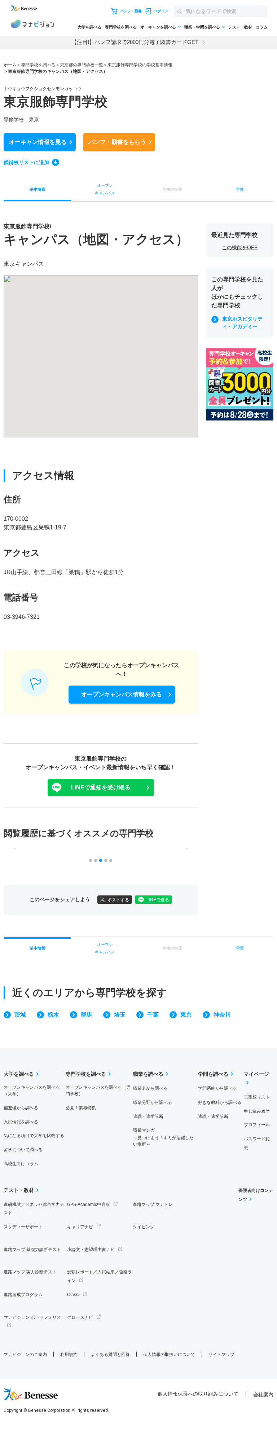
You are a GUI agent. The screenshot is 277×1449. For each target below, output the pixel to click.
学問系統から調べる (217, 1088)
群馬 (86, 1015)
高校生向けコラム (21, 1163)
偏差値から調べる (21, 1107)
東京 (186, 1015)
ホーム (10, 64)
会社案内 (263, 1394)
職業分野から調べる (152, 1102)
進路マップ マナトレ (153, 1204)
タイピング (143, 1226)
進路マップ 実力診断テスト (30, 1271)
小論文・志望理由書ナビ (91, 1249)
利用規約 (69, 1354)
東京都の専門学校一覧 (81, 64)
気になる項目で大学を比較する (34, 1135)
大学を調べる (89, 27)
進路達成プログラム (23, 1294)
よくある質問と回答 (110, 1354)
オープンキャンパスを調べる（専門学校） (98, 1090)
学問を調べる (213, 1074)
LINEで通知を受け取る (101, 787)
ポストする (118, 899)
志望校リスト (257, 1097)
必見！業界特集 (81, 1107)
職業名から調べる (150, 1088)
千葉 (153, 1015)
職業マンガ (163, 1137)
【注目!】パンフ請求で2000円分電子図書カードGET (134, 42)
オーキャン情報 (38, 142)
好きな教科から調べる (219, 1102)
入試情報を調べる (21, 1121)
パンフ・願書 (117, 142)
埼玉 (120, 1015)
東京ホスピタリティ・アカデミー (242, 322)
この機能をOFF (240, 247)
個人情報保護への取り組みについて (198, 1394)
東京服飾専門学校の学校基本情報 (139, 64)
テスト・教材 (240, 27)
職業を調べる (148, 1074)
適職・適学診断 (148, 1116)
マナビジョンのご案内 (25, 1354)
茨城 (20, 1015)
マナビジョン (32, 24)
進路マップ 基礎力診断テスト (32, 1249)
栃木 (53, 1015)
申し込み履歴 (257, 1111)
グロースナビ (80, 1317)
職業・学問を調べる (202, 27)
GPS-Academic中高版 (88, 1204)
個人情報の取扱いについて (169, 1354)
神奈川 (222, 1015)
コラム (262, 27)
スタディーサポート (23, 1226)
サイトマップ (221, 1354)
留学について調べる (23, 1149)
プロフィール (257, 1124)
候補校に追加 (26, 162)
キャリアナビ (80, 1226)
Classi (73, 1294)
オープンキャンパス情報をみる (121, 694)
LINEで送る (157, 899)
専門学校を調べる (121, 27)
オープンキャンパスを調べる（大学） (32, 1090)
